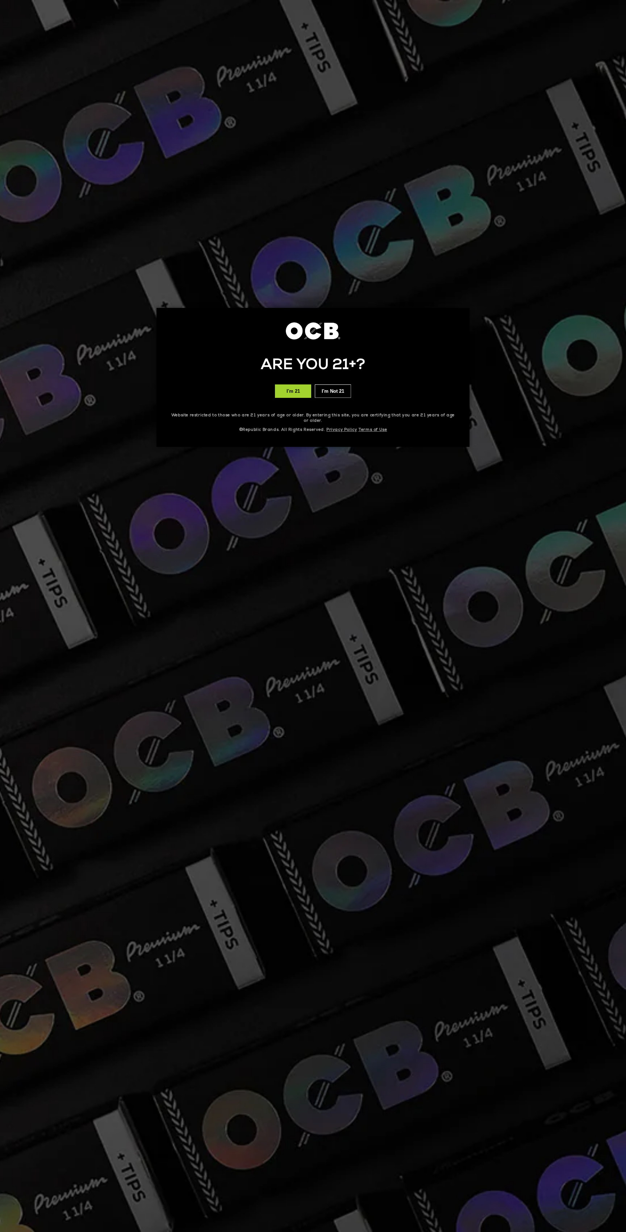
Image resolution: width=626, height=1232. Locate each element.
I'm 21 (293, 391)
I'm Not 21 (333, 391)
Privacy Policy (341, 429)
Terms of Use (372, 429)
